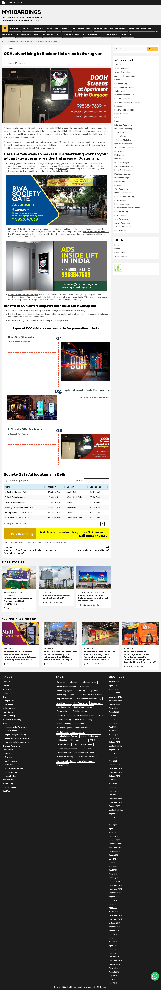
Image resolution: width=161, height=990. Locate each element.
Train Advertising (121, 219)
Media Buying (100, 28)
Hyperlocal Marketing (123, 129)
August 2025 (114, 712)
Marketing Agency (64, 728)
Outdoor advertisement (84, 753)
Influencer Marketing (122, 140)
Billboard (118, 80)
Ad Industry (73, 682)
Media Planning (117, 28)
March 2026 (113, 689)
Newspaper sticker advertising (17, 742)
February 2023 (114, 791)
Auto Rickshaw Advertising (13, 592)
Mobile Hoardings (121, 178)
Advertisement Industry (66, 686)
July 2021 (113, 859)
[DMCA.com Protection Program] (118, 267)
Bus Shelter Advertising (124, 87)
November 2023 (115, 772)
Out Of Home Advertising (87, 757)
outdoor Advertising (65, 757)
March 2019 (113, 949)
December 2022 (115, 799)
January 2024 (114, 765)
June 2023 (113, 780)
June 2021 (113, 863)
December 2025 (115, 697)
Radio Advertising (121, 204)
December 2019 (115, 915)
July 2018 (113, 976)
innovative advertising (123, 144)
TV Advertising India (122, 227)
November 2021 (115, 848)
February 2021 (114, 878)
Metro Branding (11, 772)
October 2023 (114, 776)
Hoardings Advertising (27, 35)
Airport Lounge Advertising (15, 735)
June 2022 (113, 821)
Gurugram (8, 128)
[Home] (4, 28)
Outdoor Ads (86, 749)
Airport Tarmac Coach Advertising (18, 738)
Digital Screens (11, 731)
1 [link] (102, 523)
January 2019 (114, 957)
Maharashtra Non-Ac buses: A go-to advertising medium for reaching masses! (30, 550)
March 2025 (113, 731)
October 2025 (114, 704)
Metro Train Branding (123, 170)
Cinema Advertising (122, 98)
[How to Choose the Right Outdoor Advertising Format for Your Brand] (93, 577)
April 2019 (113, 946)
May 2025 (113, 723)
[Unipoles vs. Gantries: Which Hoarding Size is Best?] (56, 577)
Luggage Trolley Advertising (16, 727)
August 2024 (114, 750)
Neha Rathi (21, 63)
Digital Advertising (80, 711)
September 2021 (116, 851)
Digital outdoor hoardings (84, 715)
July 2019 (113, 934)
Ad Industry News (89, 682)
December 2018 (115, 961)
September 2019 (116, 927)
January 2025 (114, 738)
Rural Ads (126, 35)
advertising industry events (87, 691)
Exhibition (9, 704)
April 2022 (113, 829)
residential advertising (59, 171)
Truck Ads (9, 765)
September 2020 (116, 893)
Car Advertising (11, 761)
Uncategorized (120, 230)
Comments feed (121, 252)
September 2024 (116, 746)
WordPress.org (120, 256)
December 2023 (115, 768)
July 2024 (113, 753)
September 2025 (116, 708)
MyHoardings (21, 12)
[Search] (157, 31)
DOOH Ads (38, 28)
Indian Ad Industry (64, 724)
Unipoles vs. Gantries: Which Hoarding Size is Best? (55, 596)
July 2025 (113, 716)
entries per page (20, 480)
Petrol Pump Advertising (124, 196)
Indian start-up (120, 132)
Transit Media (50, 35)
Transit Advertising (122, 223)
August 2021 (114, 855)
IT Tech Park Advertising (124, 147)
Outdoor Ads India (64, 753)
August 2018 (114, 972)
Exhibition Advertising (123, 125)
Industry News (80, 724)
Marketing (118, 159)
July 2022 (113, 817)
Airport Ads (9, 701)
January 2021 (114, 882)
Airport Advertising (122, 72)
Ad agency (61, 682)
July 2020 (113, 900)
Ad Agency (118, 65)
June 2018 (113, 979)
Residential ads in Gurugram (38, 542)
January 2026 (114, 693)
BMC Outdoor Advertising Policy (88, 699)
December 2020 (115, 885)
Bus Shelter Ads (63, 707)
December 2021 (115, 844)
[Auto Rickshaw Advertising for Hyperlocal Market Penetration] (19, 577)
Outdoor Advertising (98, 592)
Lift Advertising (120, 151)
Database (118, 106)
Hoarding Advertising (83, 720)
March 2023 (113, 787)
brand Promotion (64, 703)
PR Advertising (120, 200)
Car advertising (63, 711)
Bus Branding (96, 703)
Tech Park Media (109, 35)
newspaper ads (120, 185)
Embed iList (52, 28)
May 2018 (113, 983)
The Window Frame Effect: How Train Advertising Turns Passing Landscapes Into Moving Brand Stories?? (99, 656)
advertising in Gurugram (17, 542)
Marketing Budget (121, 162)
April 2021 (113, 870)
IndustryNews (120, 136)
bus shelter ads (64, 297)
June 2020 (113, 904)
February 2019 (114, 953)
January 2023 (114, 795)
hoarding (62, 168)
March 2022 (113, 833)
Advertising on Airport (65, 695)
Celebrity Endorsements (124, 95)
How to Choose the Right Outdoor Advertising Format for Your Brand (93, 598)
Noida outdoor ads (78, 740)
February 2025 (114, 735)
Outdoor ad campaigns (83, 744)
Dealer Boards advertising (124, 110)
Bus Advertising (120, 83)
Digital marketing (121, 114)
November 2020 (115, 889)
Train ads (8, 757)
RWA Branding (120, 215)
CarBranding (119, 91)
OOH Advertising (9, 49)
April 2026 (113, 686)
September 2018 (116, 968)
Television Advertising (65, 761)
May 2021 (113, 866)
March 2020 (113, 912)
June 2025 (113, 720)
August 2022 (114, 814)
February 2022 (114, 836)
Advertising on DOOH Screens (90, 695)
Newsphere (89, 987)
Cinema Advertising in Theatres (127, 102)
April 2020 (113, 908)
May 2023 (113, 784)
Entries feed (119, 249)
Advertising (84, 686)
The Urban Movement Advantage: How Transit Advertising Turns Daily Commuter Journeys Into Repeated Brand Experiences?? (140, 657)
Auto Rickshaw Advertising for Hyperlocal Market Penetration (18, 601)
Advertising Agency (65, 691)
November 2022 (115, 802)
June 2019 (113, 938)
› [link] (106, 523)
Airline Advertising (121, 68)
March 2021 (113, 874)
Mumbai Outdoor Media (90, 736)
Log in (116, 245)
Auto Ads (8, 753)
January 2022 (114, 840)
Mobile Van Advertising (140, 28)
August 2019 (114, 930)
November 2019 (115, 919)
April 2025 (113, 727)
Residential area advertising (60, 542)
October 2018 (114, 964)
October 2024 (114, 742)
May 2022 (113, 825)
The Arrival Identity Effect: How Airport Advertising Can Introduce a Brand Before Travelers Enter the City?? (60, 656)
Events (117, 121)
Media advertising (82, 728)
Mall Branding (90, 35)
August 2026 (114, 682)
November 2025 (115, 701)
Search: (79, 480)
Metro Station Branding (123, 166)
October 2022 (114, 806)
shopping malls (76, 128)
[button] (44, 486)
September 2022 (116, 810)
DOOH (116, 117)
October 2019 (114, 923)
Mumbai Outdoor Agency (67, 736)
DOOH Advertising (64, 720)
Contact (26, 28)
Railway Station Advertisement (127, 208)
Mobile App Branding (122, 174)
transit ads (77, 297)
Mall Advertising (81, 28)
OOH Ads (93, 740)
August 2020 (114, 897)
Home (64, 28)
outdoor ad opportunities (67, 749)
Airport (6, 35)
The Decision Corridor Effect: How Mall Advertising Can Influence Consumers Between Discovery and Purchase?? (20, 656)
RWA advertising (71, 35)
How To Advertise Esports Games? (93, 548)
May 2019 (113, 942)
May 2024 (113, 761)
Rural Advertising (121, 211)
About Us (13, 28)
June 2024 (113, 757)
